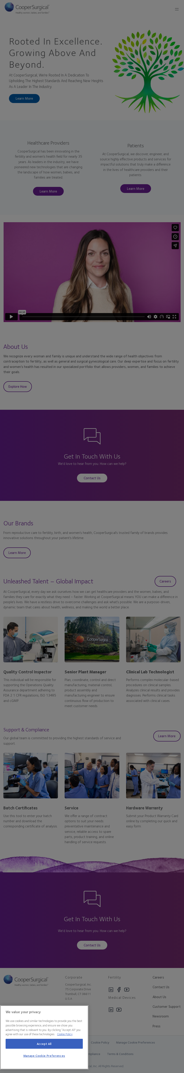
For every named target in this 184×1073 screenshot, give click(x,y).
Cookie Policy (64, 1034)
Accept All (44, 1044)
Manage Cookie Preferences (44, 1055)
